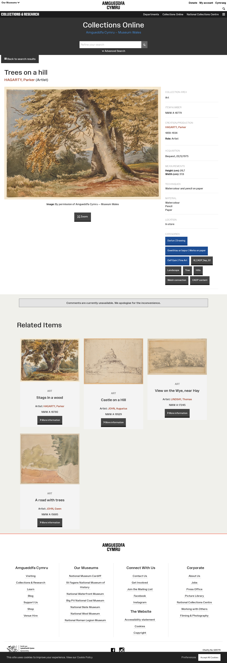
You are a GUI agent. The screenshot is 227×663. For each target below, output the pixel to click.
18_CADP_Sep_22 (202, 260)
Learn (30, 589)
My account (206, 2)
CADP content (199, 280)
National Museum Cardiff (85, 576)
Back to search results (21, 58)
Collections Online (172, 14)
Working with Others (194, 609)
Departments (151, 14)
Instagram (139, 602)
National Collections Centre (203, 14)
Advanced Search (114, 51)
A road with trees (50, 500)
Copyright (140, 632)
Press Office (194, 589)
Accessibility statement (140, 619)
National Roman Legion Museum (85, 620)
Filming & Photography (194, 615)
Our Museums (9, 2)
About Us (194, 576)
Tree (187, 270)
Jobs (194, 582)
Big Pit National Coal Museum (85, 600)
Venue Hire (31, 615)
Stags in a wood (49, 397)
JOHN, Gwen (53, 508)
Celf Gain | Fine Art (177, 260)
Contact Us (140, 576)
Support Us (31, 602)
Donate (193, 2)
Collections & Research (20, 14)
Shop (30, 609)
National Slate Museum (85, 607)
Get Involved (140, 582)
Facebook (140, 595)
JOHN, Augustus (117, 408)
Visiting (31, 576)
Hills (198, 270)
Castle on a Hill (113, 400)
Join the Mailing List (140, 589)
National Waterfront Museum (85, 593)
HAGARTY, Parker (19, 80)
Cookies (140, 626)
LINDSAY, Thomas (181, 399)
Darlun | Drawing (176, 240)
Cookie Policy (85, 657)
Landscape (173, 270)
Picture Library (194, 595)
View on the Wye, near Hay (177, 390)
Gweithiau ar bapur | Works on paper (186, 250)
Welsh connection (176, 280)
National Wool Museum (85, 613)
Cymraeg (220, 2)
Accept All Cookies (209, 657)
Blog (30, 595)
